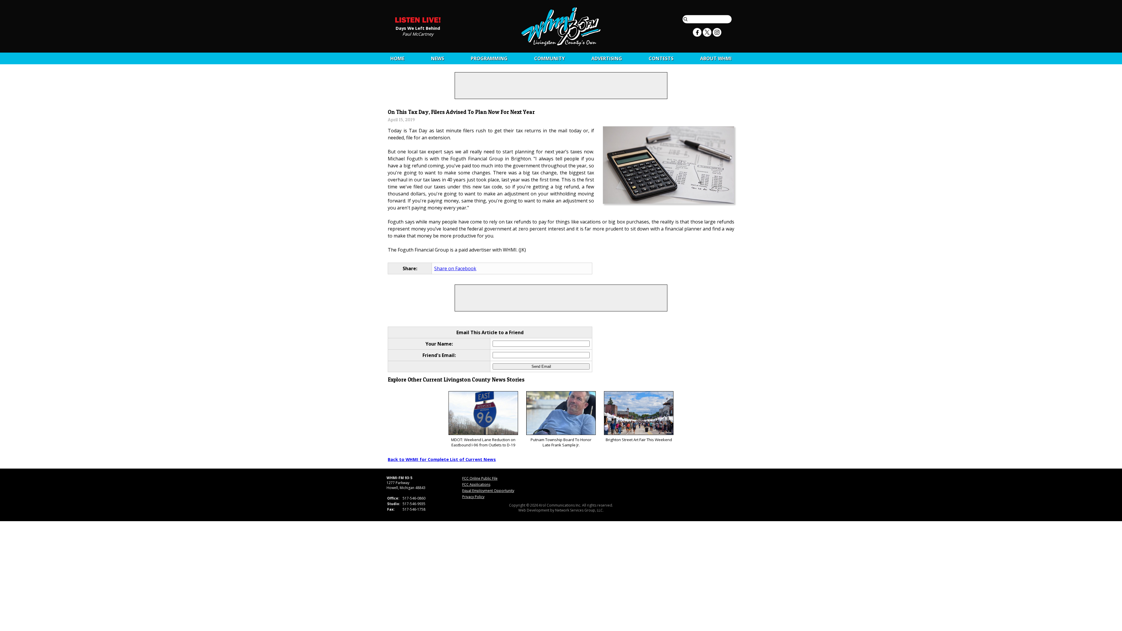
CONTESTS (661, 58)
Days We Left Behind (418, 28)
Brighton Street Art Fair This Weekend (639, 439)
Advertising (606, 58)
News (437, 58)
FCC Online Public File (480, 478)
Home (397, 58)
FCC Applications (476, 484)
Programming (489, 58)
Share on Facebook (455, 268)
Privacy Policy (473, 496)
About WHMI (716, 58)
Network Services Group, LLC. (579, 510)
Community (549, 58)
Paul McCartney (417, 34)
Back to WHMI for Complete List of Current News (442, 459)
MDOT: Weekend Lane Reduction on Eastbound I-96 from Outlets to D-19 (483, 442)
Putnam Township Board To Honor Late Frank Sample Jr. (561, 442)
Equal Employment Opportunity (488, 490)
